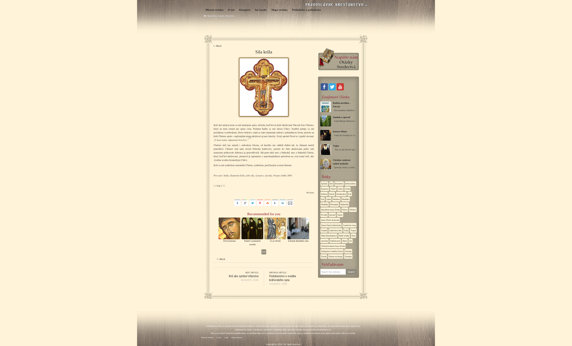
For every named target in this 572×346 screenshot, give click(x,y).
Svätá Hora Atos (335, 230)
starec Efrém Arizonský (330, 220)
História (324, 194)
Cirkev (340, 189)
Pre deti (324, 215)
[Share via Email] (290, 205)
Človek (324, 256)
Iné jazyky (261, 9)
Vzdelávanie (335, 241)
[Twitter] (332, 89)
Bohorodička (350, 183)
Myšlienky (344, 204)
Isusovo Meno (340, 131)
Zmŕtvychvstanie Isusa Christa (333, 246)
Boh (331, 183)
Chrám (333, 189)
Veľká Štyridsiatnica (329, 235)
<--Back (217, 45)
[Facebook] (324, 89)
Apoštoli (324, 183)
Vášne (344, 241)
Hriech (331, 194)
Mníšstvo (336, 199)
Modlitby (324, 204)
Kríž (263, 252)
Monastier (334, 204)
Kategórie (244, 9)
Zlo (350, 241)
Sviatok (324, 230)
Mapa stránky (279, 9)
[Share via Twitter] (252, 205)
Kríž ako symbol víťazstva (243, 276)
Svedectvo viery (349, 225)
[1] (215, 185)
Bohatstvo (339, 183)
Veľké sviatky (344, 235)
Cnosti (347, 189)
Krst (349, 194)
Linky (226, 337)
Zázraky (348, 251)
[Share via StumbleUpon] (267, 205)
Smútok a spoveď (341, 117)
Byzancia (324, 189)
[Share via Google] (245, 205)
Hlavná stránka (214, 9)
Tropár (353, 230)
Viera (353, 235)
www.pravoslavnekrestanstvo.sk (316, 329)
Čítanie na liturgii (335, 256)
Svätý (346, 230)
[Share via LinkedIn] (282, 205)
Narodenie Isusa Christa (330, 209)
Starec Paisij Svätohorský (331, 225)
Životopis (348, 256)
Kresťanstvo (341, 194)
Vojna (336, 146)
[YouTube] (340, 89)
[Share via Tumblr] (275, 205)
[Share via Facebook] (237, 205)
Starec (340, 215)
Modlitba (345, 199)
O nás (231, 9)
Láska (328, 199)
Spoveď (332, 215)
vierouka (324, 241)
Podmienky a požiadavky (306, 9)
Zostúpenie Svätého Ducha (332, 251)
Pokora (345, 209)
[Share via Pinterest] (260, 205)
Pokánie (353, 209)
